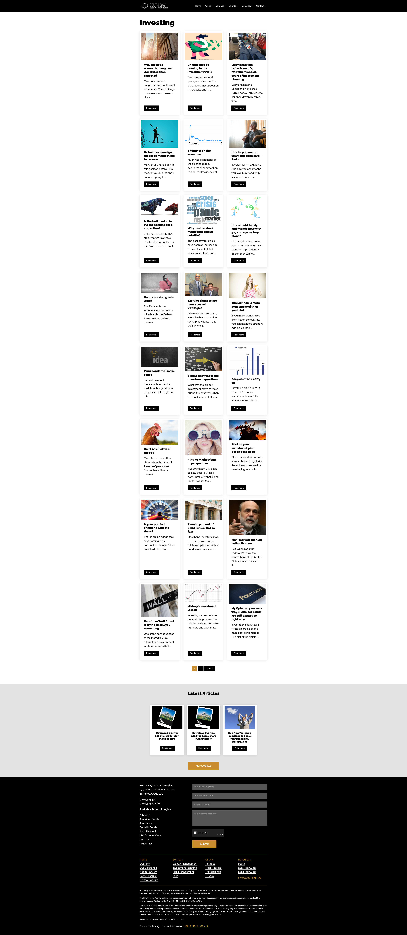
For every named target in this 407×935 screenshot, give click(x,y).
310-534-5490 (148, 799)
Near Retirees (213, 867)
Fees (175, 875)
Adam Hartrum (148, 871)
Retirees (210, 863)
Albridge (145, 815)
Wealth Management (185, 863)
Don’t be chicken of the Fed (157, 450)
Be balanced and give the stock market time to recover (159, 155)
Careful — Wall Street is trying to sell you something (159, 624)
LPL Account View (150, 835)
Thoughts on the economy (199, 152)
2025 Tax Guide (247, 867)
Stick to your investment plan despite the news (243, 448)
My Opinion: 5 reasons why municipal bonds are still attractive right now (246, 614)
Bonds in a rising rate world (159, 298)
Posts (241, 863)
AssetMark (146, 823)
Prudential (146, 843)
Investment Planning (185, 867)
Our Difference (148, 867)
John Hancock (148, 831)
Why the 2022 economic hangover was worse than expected (158, 70)
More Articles (203, 765)
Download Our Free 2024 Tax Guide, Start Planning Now (203, 736)
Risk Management (183, 871)
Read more (152, 108)
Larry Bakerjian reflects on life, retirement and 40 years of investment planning (245, 72)
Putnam (144, 839)
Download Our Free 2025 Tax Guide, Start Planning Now (167, 736)
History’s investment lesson (202, 608)
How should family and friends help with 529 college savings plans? (246, 230)
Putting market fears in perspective (202, 461)
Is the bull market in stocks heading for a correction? (158, 224)
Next (208, 668)
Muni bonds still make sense (159, 372)
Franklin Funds (148, 827)
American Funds (149, 819)
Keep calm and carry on (245, 380)
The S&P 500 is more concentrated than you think (245, 306)
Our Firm (145, 863)
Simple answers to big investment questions (203, 377)
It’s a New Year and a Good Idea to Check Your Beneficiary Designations (239, 737)
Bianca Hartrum (149, 880)
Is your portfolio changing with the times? (156, 527)
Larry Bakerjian (148, 875)
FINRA (203, 893)
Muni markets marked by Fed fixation (246, 541)
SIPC (209, 893)
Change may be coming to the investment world (200, 68)
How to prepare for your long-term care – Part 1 (246, 155)
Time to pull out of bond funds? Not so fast (201, 527)
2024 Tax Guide (247, 871)
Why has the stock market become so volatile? (201, 231)
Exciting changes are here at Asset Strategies (202, 304)
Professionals (213, 871)
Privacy (209, 875)
